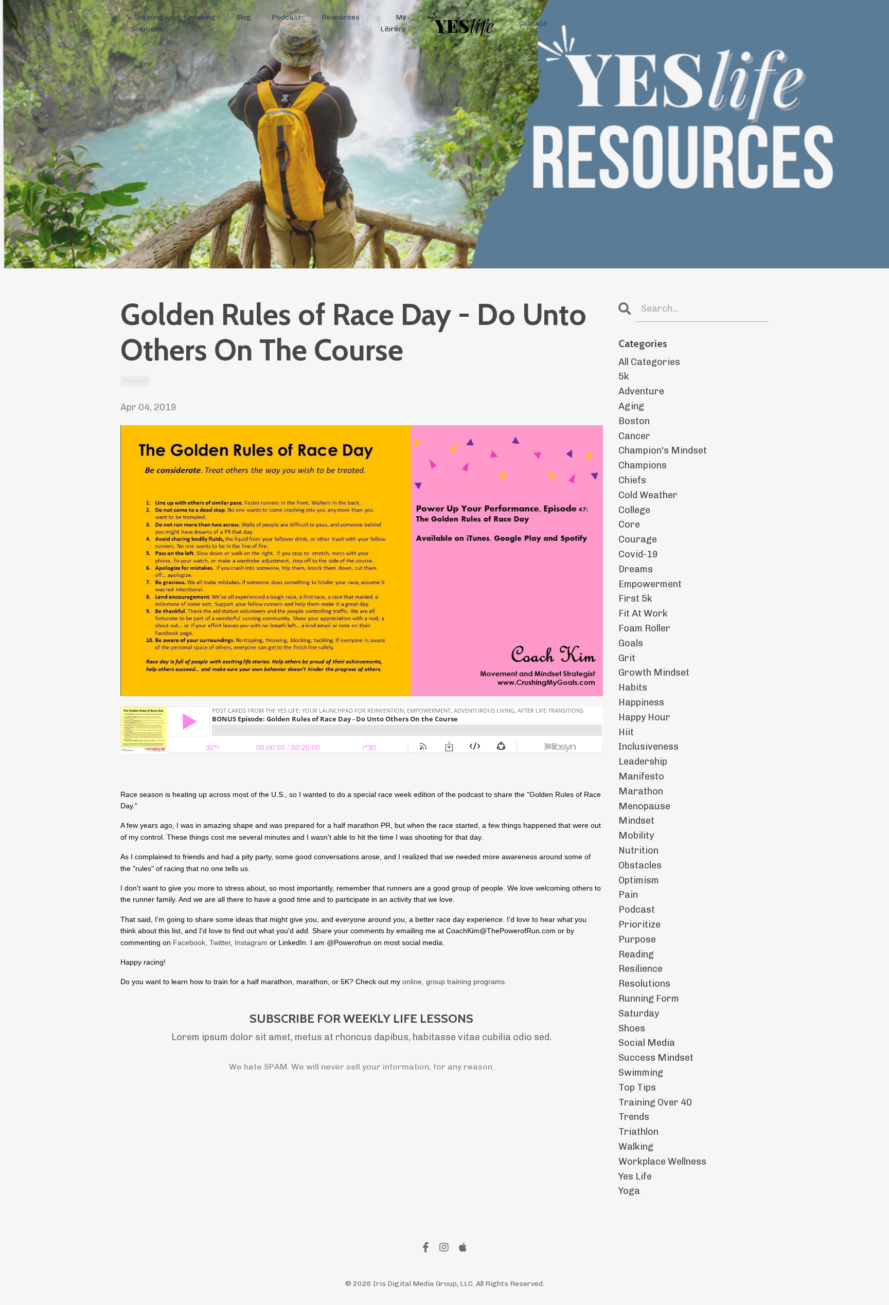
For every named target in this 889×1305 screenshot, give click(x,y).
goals (630, 643)
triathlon (638, 1131)
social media (646, 1042)
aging (631, 406)
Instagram (251, 942)
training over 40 (655, 1102)
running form (648, 998)
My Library (393, 23)
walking (635, 1146)
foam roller (644, 628)
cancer (634, 436)
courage (637, 539)
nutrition (638, 850)
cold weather (648, 495)
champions (642, 465)
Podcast (286, 17)
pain (628, 894)
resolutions (644, 983)
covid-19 (638, 554)
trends (633, 1116)
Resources (341, 17)
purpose (637, 939)
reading (636, 954)
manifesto (641, 776)
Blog (243, 17)
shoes (631, 1028)
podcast (135, 381)
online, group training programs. (453, 981)
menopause (644, 806)
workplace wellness (662, 1161)
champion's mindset (662, 450)
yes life (635, 1176)
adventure (641, 391)
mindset (636, 820)
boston (634, 421)
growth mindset (653, 672)
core (629, 524)
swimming (640, 1072)
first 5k (635, 598)
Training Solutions (147, 23)
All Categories (649, 362)
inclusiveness (648, 746)
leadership (642, 761)
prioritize (639, 924)
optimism (638, 880)
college (634, 510)
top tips (637, 1087)
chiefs (632, 480)
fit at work (643, 613)
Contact (533, 23)
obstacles (640, 865)
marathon (640, 791)
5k (623, 376)
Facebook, (190, 942)
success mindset (656, 1057)
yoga (629, 1191)
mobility (636, 835)
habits (632, 687)
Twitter (219, 942)
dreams (635, 569)
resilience (640, 968)
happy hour (644, 717)
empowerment (650, 584)
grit (626, 658)
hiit (626, 732)
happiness (641, 702)
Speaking (200, 17)
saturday (638, 1013)
